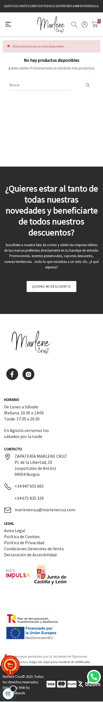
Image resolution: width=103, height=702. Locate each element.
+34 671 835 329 (29, 498)
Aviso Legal (14, 530)
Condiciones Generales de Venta (34, 548)
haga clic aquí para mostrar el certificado (59, 662)
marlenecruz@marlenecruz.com (45, 509)
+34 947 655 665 (29, 486)
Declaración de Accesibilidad (30, 554)
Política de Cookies (22, 536)
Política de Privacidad (24, 542)
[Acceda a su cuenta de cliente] (85, 26)
